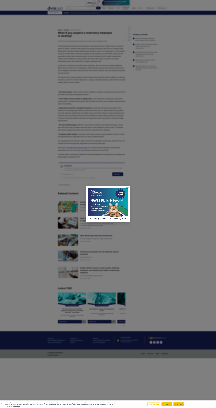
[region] (108, 404)
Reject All (166, 404)
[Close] (213, 404)
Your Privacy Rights (153, 404)
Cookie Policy (17, 406)
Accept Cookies (179, 404)
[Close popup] (127, 188)
